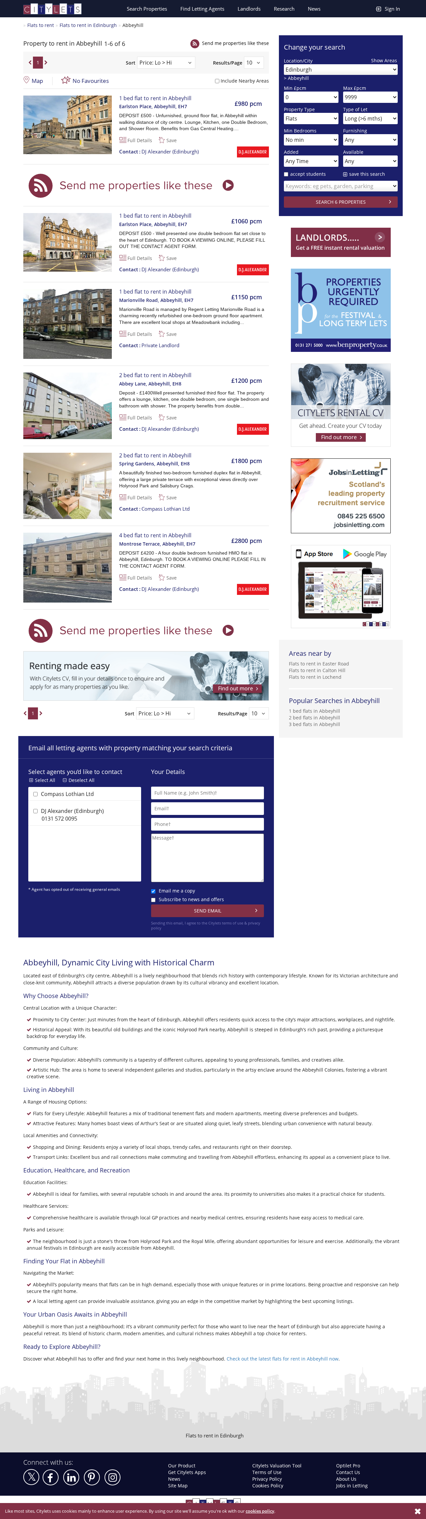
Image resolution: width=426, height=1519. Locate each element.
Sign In (392, 8)
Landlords (249, 8)
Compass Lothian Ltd (154, 508)
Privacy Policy (267, 1479)
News (314, 8)
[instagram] (112, 1477)
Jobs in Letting (352, 1485)
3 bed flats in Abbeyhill (314, 724)
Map (37, 81)
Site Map (178, 1485)
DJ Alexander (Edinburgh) (159, 151)
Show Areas (384, 60)
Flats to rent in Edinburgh (88, 25)
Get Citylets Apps (187, 1472)
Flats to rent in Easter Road (319, 663)
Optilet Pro (348, 1465)
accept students (308, 174)
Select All (45, 780)
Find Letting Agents (202, 8)
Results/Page (227, 63)
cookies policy (260, 1511)
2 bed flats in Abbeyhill (314, 717)
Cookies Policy (267, 1485)
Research (284, 8)
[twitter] (31, 1477)
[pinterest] (92, 1477)
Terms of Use (267, 1472)
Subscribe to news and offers (191, 899)
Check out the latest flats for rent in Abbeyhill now (282, 1359)
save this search (367, 174)
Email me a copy (177, 890)
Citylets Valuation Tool (277, 1465)
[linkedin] (71, 1477)
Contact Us (348, 1472)
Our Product (181, 1465)
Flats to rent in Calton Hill (317, 670)
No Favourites (91, 81)
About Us (346, 1479)
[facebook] (51, 1477)
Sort (130, 63)
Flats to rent (40, 25)
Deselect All (82, 780)
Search (147, 8)
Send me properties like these (235, 43)
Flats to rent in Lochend (315, 677)
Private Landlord (149, 345)
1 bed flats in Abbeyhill (314, 711)
